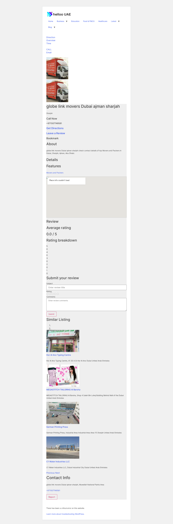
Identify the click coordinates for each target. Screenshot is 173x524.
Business (60, 21)
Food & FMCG (88, 21)
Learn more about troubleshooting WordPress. (65, 514)
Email (49, 52)
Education (75, 21)
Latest (113, 21)
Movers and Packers (54, 173)
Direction (50, 37)
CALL (49, 49)
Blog (50, 27)
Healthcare (102, 21)
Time (48, 43)
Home (50, 21)
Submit (51, 314)
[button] (50, 473)
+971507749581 (53, 490)
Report (52, 497)
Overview (50, 40)
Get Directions (55, 128)
